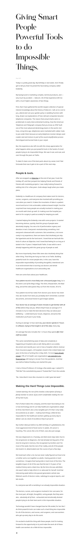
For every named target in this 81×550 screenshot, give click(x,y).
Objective (35, 178)
